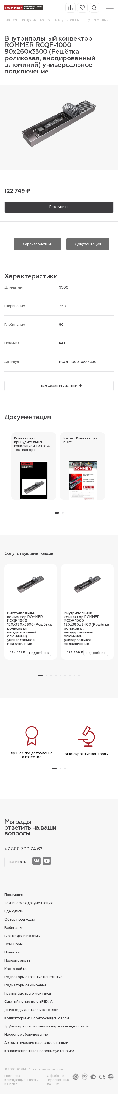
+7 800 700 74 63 (23, 848)
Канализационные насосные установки (39, 1051)
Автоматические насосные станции (36, 1043)
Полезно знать (17, 960)
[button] (57, 513)
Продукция (28, 20)
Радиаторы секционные (25, 985)
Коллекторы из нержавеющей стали (36, 1018)
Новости (12, 952)
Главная (10, 20)
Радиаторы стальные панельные (33, 977)
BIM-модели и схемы (22, 936)
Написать (17, 862)
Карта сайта (15, 969)
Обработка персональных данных (58, 1080)
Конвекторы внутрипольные (60, 20)
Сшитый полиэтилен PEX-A (28, 1001)
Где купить (59, 207)
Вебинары (13, 928)
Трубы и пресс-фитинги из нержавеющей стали (46, 1026)
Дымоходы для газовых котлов (31, 1010)
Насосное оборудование (26, 1034)
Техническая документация (28, 903)
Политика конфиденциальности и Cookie (21, 1080)
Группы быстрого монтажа (27, 993)
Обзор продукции (19, 919)
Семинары (13, 944)
